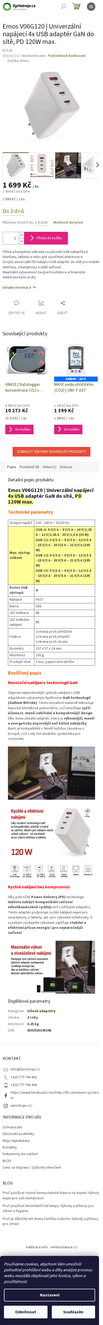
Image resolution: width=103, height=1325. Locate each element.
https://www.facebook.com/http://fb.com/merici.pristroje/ (55, 1095)
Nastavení (49, 1295)
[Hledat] (63, 6)
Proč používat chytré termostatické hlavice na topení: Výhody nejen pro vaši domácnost (51, 1196)
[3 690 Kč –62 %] (76, 360)
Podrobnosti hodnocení (66, 55)
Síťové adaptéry (41, 1011)
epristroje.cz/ (21, 1105)
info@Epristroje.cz (25, 1069)
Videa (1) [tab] (49, 467)
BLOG (7, 1161)
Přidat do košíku (49, 238)
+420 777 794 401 (24, 1077)
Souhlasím (73, 1312)
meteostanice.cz (63, 1247)
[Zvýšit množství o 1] (21, 235)
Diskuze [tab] (66, 467)
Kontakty (10, 1147)
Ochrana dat (12, 1127)
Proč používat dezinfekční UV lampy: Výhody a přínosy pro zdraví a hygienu (48, 1209)
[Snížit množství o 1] (21, 241)
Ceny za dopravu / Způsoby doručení (32, 1167)
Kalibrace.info (37, 1247)
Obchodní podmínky (18, 1134)
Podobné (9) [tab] (29, 467)
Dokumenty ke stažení (20, 1154)
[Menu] (91, 6)
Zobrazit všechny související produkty (51, 451)
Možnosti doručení (68, 222)
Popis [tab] (11, 467)
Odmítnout (25, 1312)
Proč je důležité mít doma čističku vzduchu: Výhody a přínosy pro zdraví (51, 1222)
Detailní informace (17, 287)
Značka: (18, 61)
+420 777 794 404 (24, 1085)
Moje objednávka (16, 1140)
